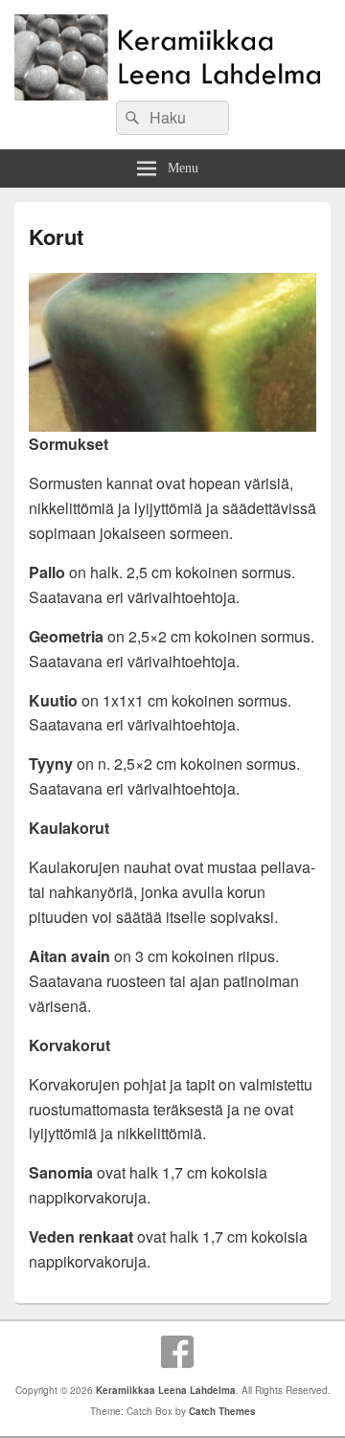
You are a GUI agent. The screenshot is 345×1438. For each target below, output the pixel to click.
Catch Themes (222, 1411)
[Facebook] (177, 1352)
